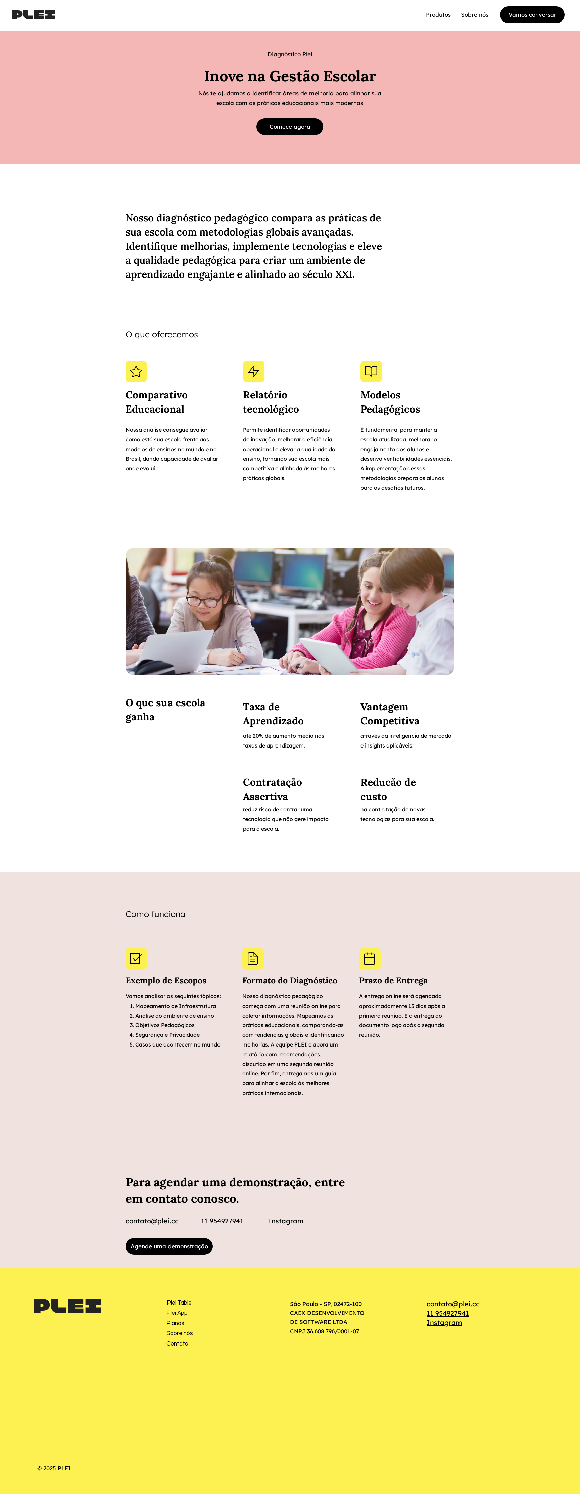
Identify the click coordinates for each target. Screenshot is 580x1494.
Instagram (285, 1220)
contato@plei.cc (152, 1220)
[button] (438, 14)
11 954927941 (222, 1220)
